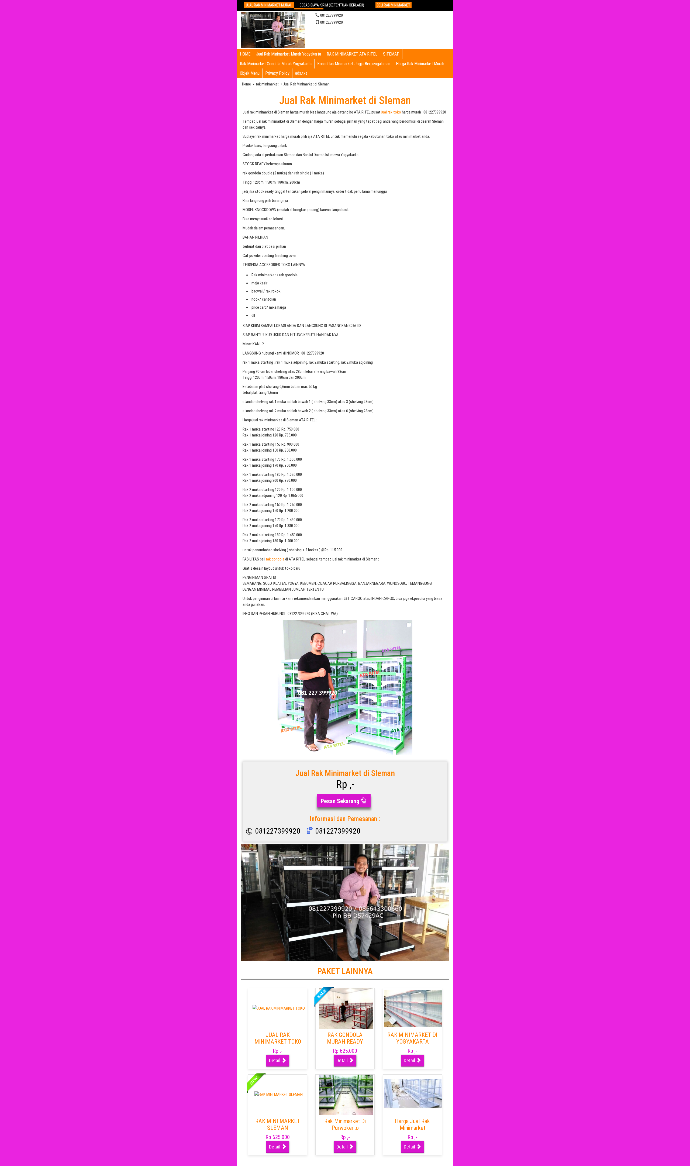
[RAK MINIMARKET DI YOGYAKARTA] (413, 1008)
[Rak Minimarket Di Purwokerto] (346, 1094)
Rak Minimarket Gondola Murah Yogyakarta (276, 63)
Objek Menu (250, 73)
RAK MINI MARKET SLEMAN (277, 1124)
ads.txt (301, 73)
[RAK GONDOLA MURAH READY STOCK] (346, 1008)
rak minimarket (267, 84)
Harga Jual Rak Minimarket (412, 1124)
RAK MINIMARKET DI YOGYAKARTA (412, 1038)
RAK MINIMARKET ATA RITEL (352, 54)
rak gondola (275, 559)
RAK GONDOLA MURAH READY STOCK (345, 1041)
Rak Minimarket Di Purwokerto (345, 1124)
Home (246, 84)
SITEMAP (391, 54)
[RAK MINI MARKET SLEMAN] (278, 1094)
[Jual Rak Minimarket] (273, 29)
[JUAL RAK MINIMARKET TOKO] (279, 1008)
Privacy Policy (277, 73)
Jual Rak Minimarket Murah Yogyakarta (288, 54)
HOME (245, 54)
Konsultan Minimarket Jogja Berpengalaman (353, 63)
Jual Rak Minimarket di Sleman (345, 100)
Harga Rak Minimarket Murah (420, 63)
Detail (275, 1060)
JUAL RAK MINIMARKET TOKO (277, 1038)
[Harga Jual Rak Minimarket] (413, 1094)
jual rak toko (391, 112)
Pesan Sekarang (341, 801)
